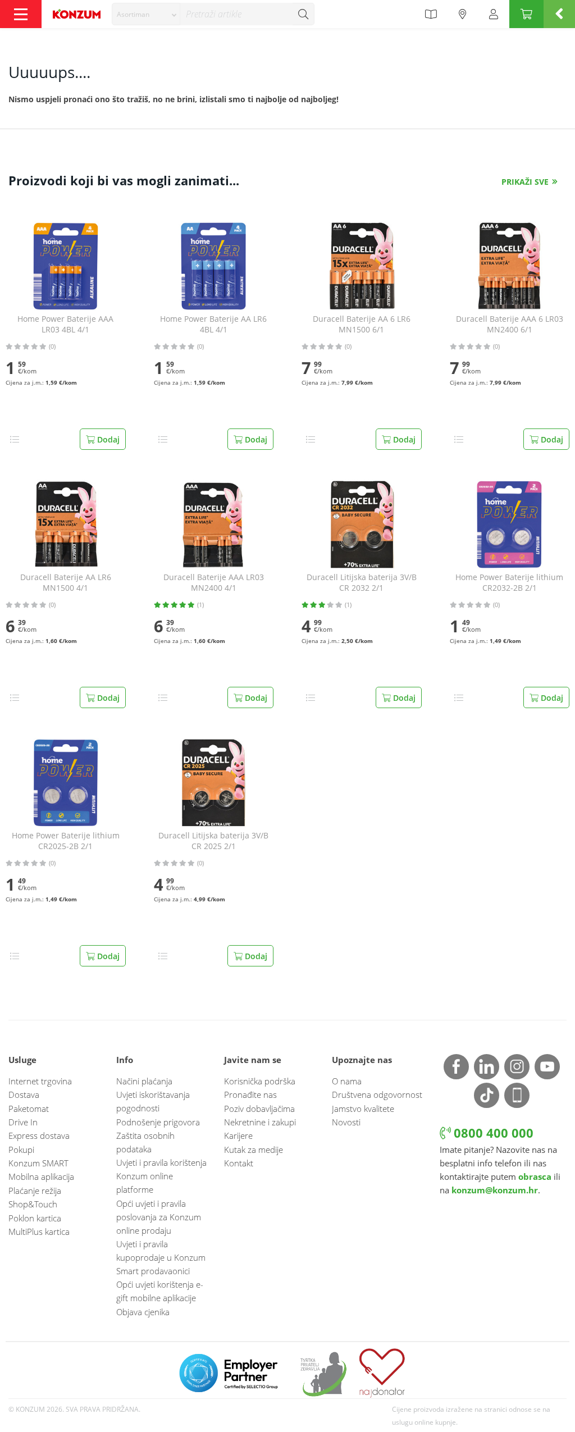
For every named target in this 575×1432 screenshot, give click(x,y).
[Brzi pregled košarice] (559, 14)
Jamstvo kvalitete (363, 1108)
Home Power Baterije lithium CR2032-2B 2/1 (509, 582)
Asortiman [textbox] (133, 14)
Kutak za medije (253, 1149)
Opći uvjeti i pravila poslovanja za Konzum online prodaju (158, 1217)
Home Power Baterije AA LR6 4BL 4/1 (213, 324)
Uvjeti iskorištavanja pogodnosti (153, 1101)
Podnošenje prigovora (158, 1122)
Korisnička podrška (259, 1081)
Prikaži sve (525, 181)
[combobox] (146, 14)
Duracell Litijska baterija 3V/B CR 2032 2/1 (362, 582)
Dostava (23, 1094)
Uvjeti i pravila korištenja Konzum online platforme (161, 1176)
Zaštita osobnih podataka (145, 1142)
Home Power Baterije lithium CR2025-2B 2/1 (66, 841)
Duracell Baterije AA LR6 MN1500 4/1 (65, 582)
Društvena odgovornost (377, 1094)
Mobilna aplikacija (41, 1176)
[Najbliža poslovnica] (463, 14)
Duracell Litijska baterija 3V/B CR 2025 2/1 (213, 841)
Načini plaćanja (144, 1081)
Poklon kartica (34, 1218)
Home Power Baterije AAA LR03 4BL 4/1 (65, 324)
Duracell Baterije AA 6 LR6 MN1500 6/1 (361, 324)
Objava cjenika (143, 1311)
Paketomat (28, 1108)
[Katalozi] (431, 14)
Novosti (346, 1122)
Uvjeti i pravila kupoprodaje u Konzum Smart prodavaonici (161, 1257)
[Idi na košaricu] (526, 14)
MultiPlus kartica (39, 1231)
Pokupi (21, 1149)
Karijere (238, 1135)
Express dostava (39, 1135)
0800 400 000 (491, 1133)
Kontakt (238, 1163)
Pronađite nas (250, 1094)
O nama (347, 1081)
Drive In (23, 1122)
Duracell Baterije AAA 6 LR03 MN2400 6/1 (509, 324)
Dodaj (107, 439)
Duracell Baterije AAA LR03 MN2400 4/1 (213, 582)
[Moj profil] (493, 14)
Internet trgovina (40, 1081)
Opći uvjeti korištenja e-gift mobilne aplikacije (159, 1291)
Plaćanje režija (34, 1190)
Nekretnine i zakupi (260, 1122)
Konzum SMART (38, 1163)
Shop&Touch (32, 1204)
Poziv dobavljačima (259, 1108)
